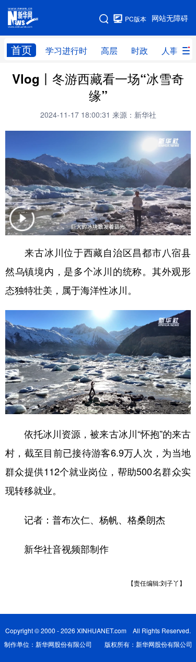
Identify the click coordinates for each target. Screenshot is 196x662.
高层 (109, 51)
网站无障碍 (170, 18)
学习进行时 (66, 51)
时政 (139, 51)
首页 (21, 49)
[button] (22, 225)
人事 (170, 51)
